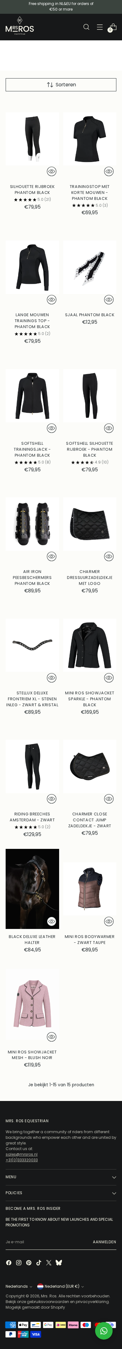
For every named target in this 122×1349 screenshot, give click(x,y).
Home (12, 43)
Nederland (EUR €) (62, 1286)
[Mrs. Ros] (20, 25)
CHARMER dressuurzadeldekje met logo (89, 577)
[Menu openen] (99, 27)
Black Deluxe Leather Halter (32, 939)
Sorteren (66, 84)
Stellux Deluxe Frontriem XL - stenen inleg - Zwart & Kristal (32, 698)
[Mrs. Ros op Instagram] (19, 1263)
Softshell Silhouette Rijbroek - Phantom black (89, 449)
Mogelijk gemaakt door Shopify (35, 1307)
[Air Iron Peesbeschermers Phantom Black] (32, 524)
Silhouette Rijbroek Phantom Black (32, 189)
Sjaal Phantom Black (89, 314)
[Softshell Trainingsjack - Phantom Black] (32, 396)
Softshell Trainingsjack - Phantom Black (32, 449)
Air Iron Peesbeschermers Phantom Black (32, 577)
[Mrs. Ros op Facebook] (9, 1263)
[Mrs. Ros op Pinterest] (29, 1263)
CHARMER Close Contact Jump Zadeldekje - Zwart (89, 820)
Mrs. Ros (49, 1296)
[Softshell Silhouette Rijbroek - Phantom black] (90, 396)
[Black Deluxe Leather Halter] (32, 889)
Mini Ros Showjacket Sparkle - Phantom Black (89, 698)
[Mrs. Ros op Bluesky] (59, 1263)
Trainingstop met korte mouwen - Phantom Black (90, 192)
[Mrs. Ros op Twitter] (49, 1263)
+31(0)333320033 (22, 1160)
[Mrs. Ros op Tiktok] (39, 1263)
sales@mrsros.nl (22, 1154)
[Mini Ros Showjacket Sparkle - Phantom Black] (90, 645)
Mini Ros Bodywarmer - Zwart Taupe (90, 939)
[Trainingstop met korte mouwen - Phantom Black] (90, 139)
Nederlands (17, 1286)
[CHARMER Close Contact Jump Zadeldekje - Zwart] (90, 767)
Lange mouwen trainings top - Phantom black (32, 320)
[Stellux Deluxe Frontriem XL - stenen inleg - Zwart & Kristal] (32, 645)
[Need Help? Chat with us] (104, 1331)
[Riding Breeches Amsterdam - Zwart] (32, 767)
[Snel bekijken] (51, 171)
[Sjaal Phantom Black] (90, 267)
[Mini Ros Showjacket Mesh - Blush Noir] (32, 1004)
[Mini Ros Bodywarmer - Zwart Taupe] (90, 889)
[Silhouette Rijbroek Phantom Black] (32, 139)
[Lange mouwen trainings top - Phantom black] (32, 267)
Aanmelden (104, 1242)
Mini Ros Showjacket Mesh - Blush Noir (32, 1055)
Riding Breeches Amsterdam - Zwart (32, 817)
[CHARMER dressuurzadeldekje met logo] (90, 524)
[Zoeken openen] (86, 27)
